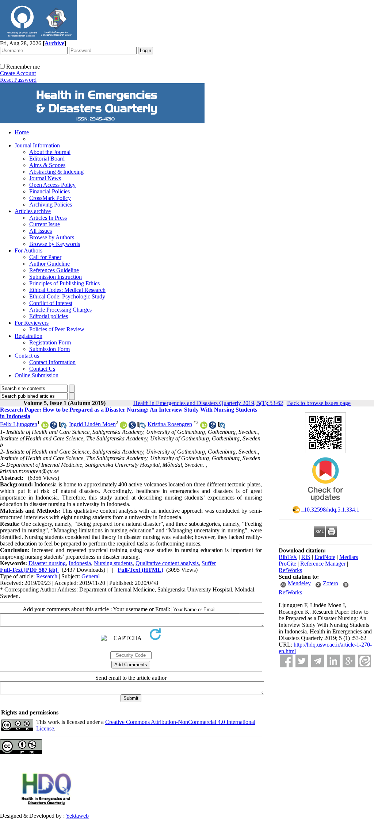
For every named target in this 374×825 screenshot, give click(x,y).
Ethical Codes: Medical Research (67, 290)
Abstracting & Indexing (56, 172)
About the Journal (49, 152)
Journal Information (37, 145)
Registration (28, 336)
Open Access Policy (52, 185)
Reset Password (18, 80)
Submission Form (49, 349)
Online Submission (36, 375)
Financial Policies (49, 191)
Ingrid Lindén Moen (92, 424)
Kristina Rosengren (170, 424)
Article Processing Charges (60, 310)
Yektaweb (77, 816)
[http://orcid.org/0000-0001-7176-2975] (123, 427)
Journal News (45, 178)
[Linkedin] (333, 661)
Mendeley (299, 583)
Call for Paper (45, 257)
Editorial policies (48, 316)
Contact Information (52, 362)
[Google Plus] (349, 661)
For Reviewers (32, 323)
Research (46, 576)
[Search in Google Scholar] (53, 427)
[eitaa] (364, 661)
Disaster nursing (47, 563)
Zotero (330, 583)
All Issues (40, 231)
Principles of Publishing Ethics (64, 283)
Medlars (348, 557)
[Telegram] (317, 661)
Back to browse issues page (319, 403)
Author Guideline (49, 264)
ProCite (287, 563)
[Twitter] (301, 661)
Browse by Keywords (54, 244)
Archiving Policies (50, 204)
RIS (305, 557)
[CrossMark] (325, 504)
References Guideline (54, 270)
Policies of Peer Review (56, 329)
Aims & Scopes (47, 165)
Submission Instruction (55, 277)
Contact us (27, 355)
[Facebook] (286, 661)
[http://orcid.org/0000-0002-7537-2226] (45, 427)
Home (22, 132)
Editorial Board (47, 158)
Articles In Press (48, 218)
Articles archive (33, 211)
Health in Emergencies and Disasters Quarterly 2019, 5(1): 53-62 (208, 403)
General (90, 576)
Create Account (18, 73)
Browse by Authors (51, 237)
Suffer (209, 563)
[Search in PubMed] (62, 427)
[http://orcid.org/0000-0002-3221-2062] (203, 427)
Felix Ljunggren (18, 424)
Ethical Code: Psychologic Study (67, 296)
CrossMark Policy (50, 198)
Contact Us (42, 369)
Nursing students (113, 563)
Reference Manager (323, 563)
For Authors (28, 250)
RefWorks (290, 570)
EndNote (324, 557)
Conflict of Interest (50, 303)
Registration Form (50, 342)
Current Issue (44, 224)
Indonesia (80, 563)
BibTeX (288, 557)
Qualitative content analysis (167, 563)
